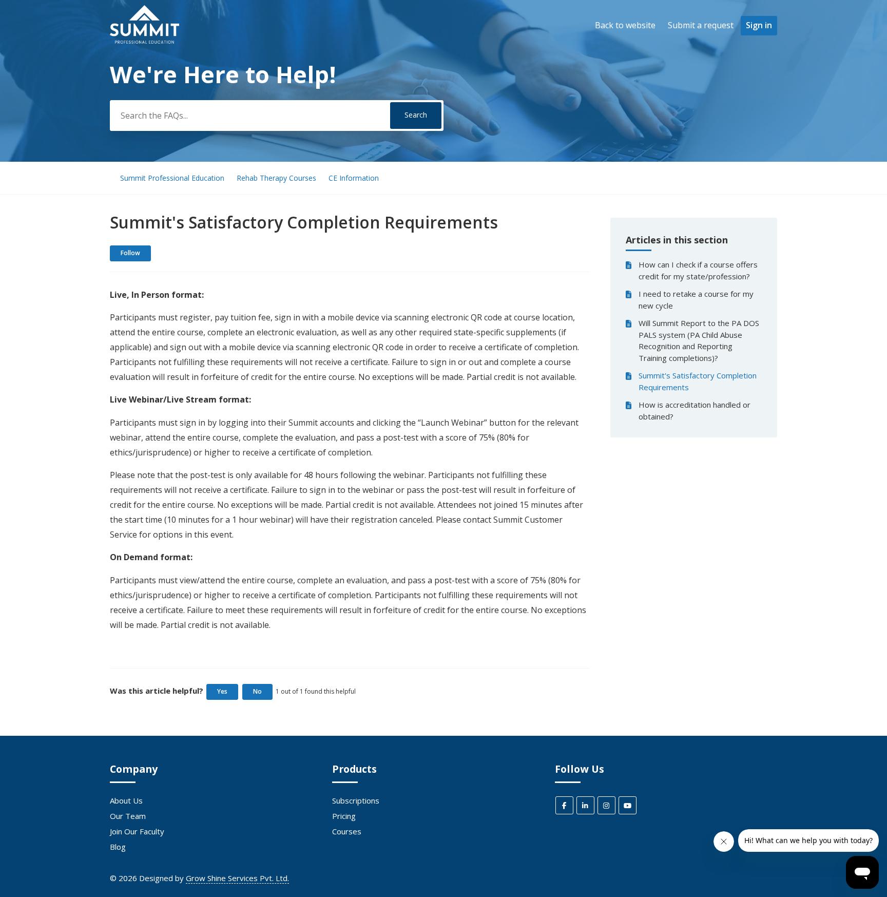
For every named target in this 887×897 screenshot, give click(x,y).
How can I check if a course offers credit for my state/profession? (698, 270)
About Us (126, 800)
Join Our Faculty (137, 831)
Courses (346, 831)
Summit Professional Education (172, 178)
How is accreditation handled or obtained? (694, 410)
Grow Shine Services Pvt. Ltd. (237, 878)
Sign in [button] (759, 25)
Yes (222, 691)
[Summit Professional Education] (144, 40)
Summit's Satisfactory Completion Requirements (698, 381)
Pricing (344, 816)
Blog (118, 847)
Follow (130, 253)
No (257, 691)
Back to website (625, 25)
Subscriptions (355, 800)
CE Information (354, 178)
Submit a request (701, 25)
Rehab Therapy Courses (276, 178)
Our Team (128, 816)
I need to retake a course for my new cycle (696, 300)
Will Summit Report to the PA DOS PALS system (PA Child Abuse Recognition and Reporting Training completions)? (699, 340)
